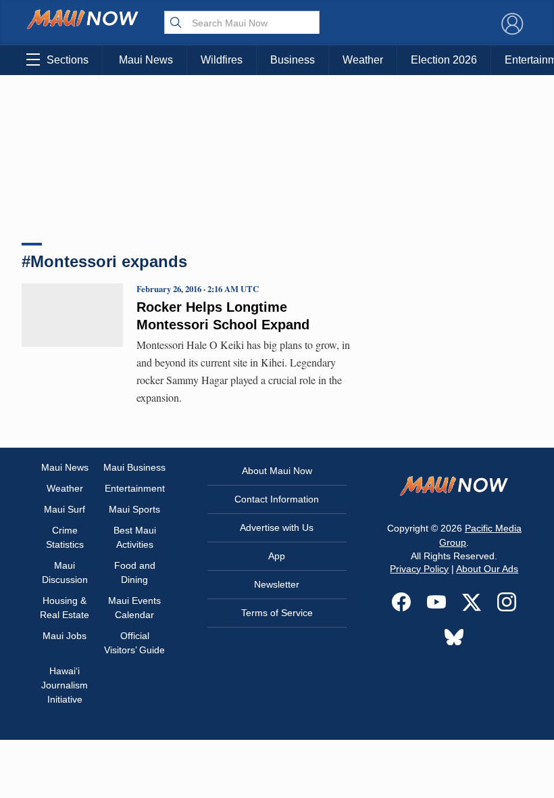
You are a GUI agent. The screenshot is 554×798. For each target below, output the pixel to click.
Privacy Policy (419, 568)
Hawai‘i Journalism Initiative (64, 685)
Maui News (146, 60)
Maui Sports (134, 509)
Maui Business (134, 467)
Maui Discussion (65, 572)
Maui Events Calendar (134, 607)
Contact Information (276, 499)
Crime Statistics (65, 537)
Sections (68, 60)
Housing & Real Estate (64, 607)
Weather (363, 60)
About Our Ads (487, 568)
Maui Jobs (64, 635)
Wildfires (222, 60)
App (276, 555)
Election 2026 (444, 60)
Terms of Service (277, 612)
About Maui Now (277, 470)
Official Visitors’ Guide (134, 642)
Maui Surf (64, 509)
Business (292, 60)
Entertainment (135, 488)
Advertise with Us (276, 527)
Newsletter (276, 584)
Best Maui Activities (135, 537)
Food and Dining (134, 572)
